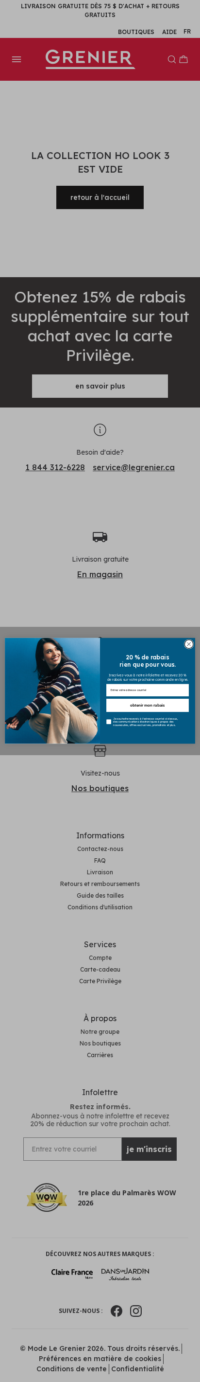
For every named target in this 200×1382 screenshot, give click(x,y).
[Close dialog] (188, 644)
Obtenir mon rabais (147, 705)
